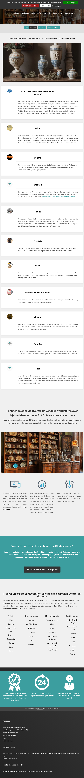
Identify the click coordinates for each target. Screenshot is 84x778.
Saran (73, 638)
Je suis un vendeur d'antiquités (42, 569)
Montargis (31, 644)
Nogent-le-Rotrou (52, 620)
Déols (11, 647)
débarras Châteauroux (10, 759)
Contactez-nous (8, 741)
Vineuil (72, 654)
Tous (26, 28)
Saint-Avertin (52, 650)
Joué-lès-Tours (31, 624)
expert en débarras (53, 28)
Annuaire (5, 727)
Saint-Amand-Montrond (52, 644)
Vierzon (72, 650)
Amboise (11, 616)
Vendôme (72, 646)
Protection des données (10, 732)
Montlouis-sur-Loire (52, 616)
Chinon (11, 643)
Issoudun (32, 620)
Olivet (52, 624)
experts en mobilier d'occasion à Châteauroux (58, 197)
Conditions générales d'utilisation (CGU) (15, 730)
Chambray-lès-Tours (11, 629)
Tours (73, 642)
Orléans (52, 628)
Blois (11, 620)
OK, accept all (71, 3)
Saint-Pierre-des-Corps (73, 628)
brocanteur (41, 28)
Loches (31, 636)
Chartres (11, 635)
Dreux (11, 651)
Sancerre (73, 634)
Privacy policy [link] (57, 6)
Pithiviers (52, 632)
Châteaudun (11, 639)
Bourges (11, 624)
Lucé (31, 640)
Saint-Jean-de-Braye (72, 621)
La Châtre (31, 628)
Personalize (45, 6)
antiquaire (33, 28)
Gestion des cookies (9, 735)
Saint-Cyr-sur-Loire (72, 616)
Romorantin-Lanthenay (52, 637)
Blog (4, 738)
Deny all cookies (31, 6)
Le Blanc (32, 632)
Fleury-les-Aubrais (31, 616)
